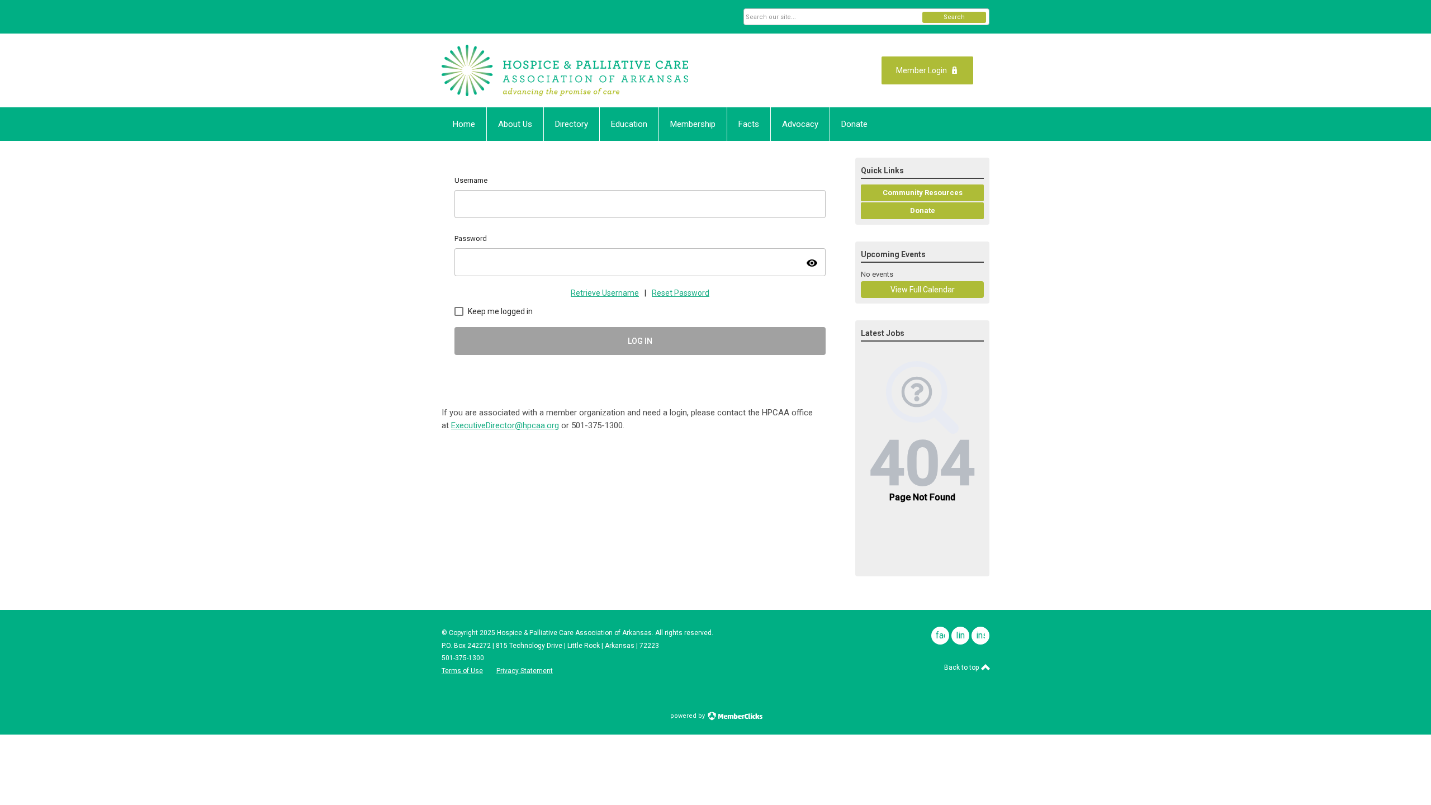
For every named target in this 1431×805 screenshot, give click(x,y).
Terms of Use (462, 671)
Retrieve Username (605, 292)
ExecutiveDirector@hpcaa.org (505, 425)
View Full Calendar (922, 289)
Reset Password (680, 292)
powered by (688, 715)
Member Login (921, 70)
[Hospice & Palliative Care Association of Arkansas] (565, 70)
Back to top (962, 667)
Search (954, 17)
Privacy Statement (524, 671)
